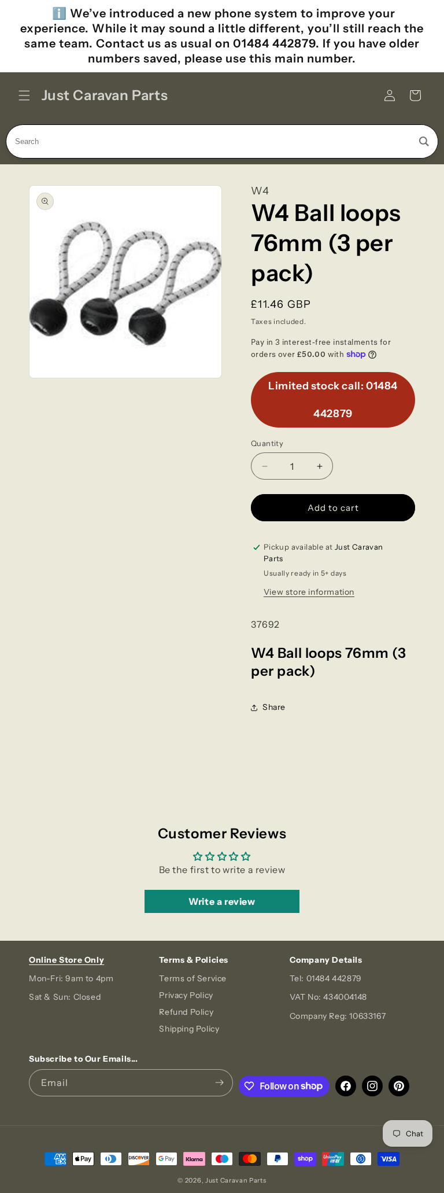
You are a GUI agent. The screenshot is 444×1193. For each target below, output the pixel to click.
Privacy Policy (186, 995)
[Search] (424, 141)
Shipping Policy (189, 1028)
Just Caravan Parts (236, 1180)
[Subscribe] (219, 1082)
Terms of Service (193, 978)
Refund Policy (186, 1012)
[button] (24, 95)
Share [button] (274, 707)
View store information (309, 592)
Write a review (221, 901)
